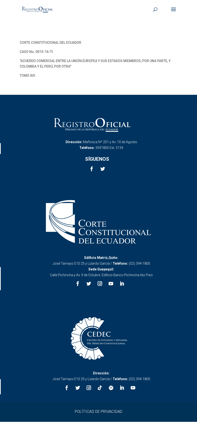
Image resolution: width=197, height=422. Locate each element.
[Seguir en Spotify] (111, 387)
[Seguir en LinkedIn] (122, 283)
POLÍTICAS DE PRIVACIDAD (98, 411)
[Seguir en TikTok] (100, 387)
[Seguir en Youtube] (111, 283)
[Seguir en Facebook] (91, 168)
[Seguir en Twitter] (102, 168)
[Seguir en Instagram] (100, 283)
